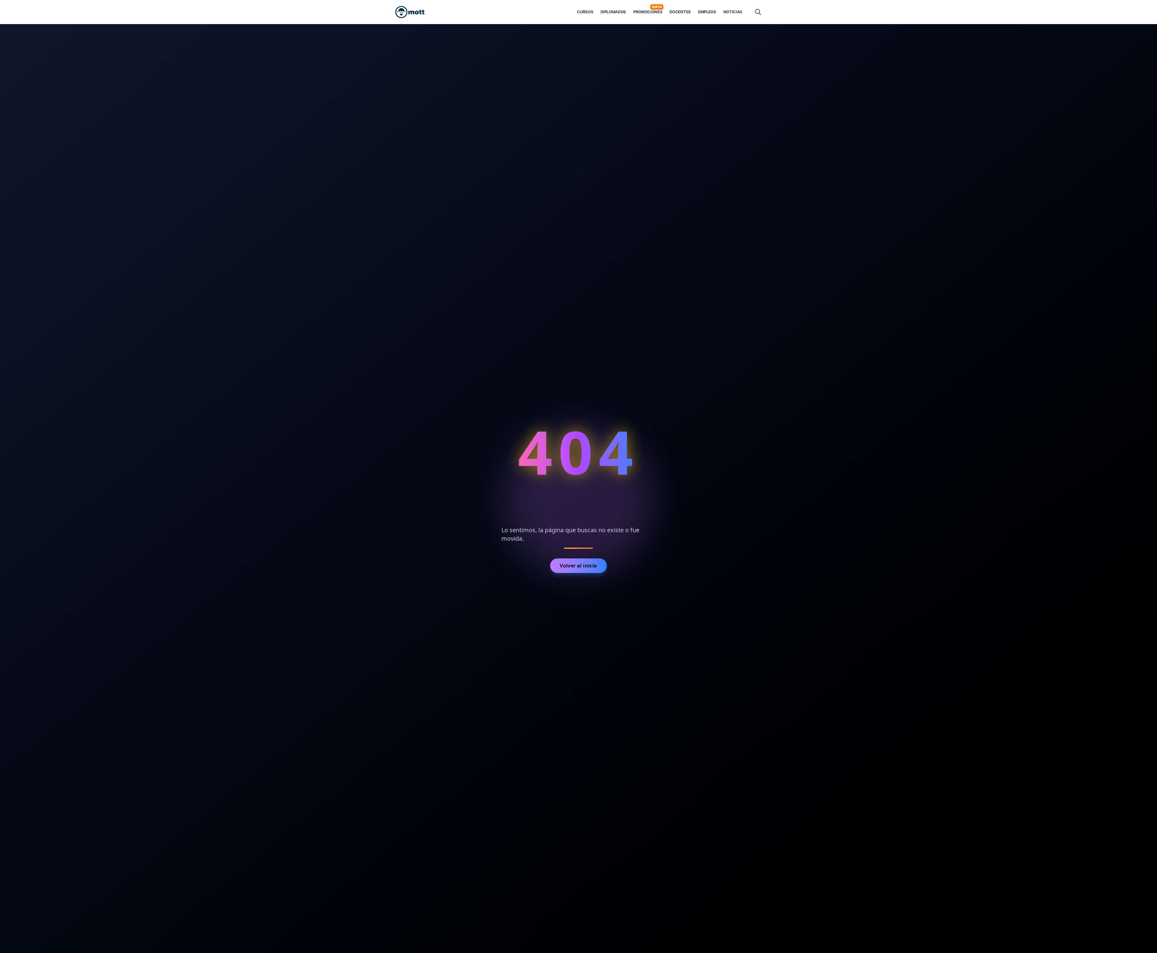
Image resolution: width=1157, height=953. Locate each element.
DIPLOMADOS (613, 11)
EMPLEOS (707, 11)
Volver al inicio (578, 565)
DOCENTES (680, 11)
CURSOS (585, 11)
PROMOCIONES (647, 11)
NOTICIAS (732, 11)
